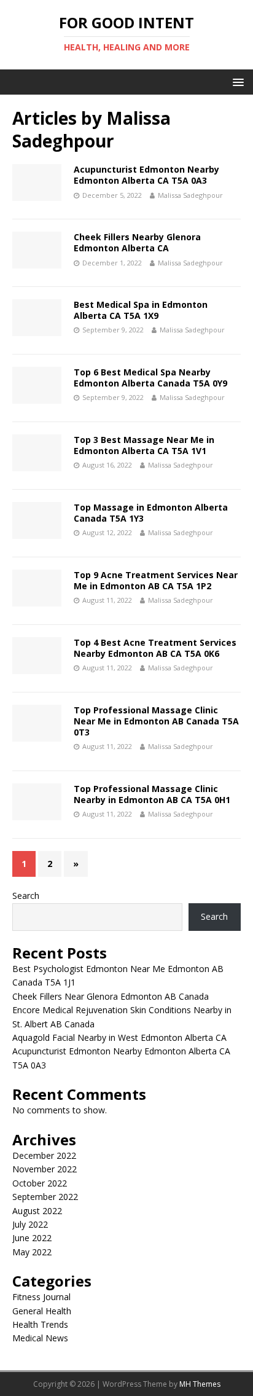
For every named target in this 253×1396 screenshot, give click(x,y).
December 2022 (44, 1155)
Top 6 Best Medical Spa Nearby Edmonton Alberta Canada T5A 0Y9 (150, 377)
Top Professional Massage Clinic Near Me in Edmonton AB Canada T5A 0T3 (156, 721)
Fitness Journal (41, 1297)
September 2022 (45, 1196)
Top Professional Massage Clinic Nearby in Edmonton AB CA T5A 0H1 (152, 794)
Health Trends (40, 1324)
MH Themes (199, 1384)
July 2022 (30, 1224)
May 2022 (32, 1252)
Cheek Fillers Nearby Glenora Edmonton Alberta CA (137, 242)
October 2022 (39, 1183)
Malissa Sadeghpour (190, 195)
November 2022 (44, 1169)
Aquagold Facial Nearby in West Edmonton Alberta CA (119, 1037)
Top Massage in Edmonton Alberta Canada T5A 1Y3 (151, 512)
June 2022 (32, 1238)
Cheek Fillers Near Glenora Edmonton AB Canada (110, 996)
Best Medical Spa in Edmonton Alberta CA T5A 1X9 (141, 310)
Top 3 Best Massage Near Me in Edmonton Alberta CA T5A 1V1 (144, 445)
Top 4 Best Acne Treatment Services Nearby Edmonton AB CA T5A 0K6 (155, 648)
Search (25, 895)
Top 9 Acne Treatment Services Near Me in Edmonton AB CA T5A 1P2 (156, 580)
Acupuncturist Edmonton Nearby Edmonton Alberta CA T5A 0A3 (146, 174)
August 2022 (37, 1211)
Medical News (40, 1338)
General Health (41, 1311)
